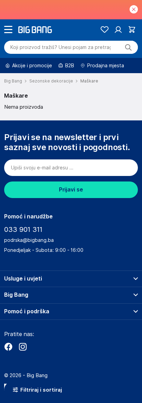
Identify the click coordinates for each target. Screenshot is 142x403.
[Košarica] (132, 29)
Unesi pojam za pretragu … (60, 47)
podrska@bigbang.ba (29, 240)
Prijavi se (71, 189)
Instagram (23, 347)
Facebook (8, 347)
